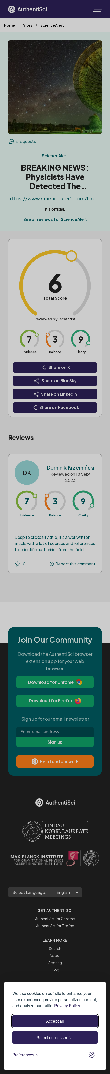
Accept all (55, 1021)
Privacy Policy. (67, 1006)
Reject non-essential (55, 1037)
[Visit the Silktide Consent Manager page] (91, 1055)
